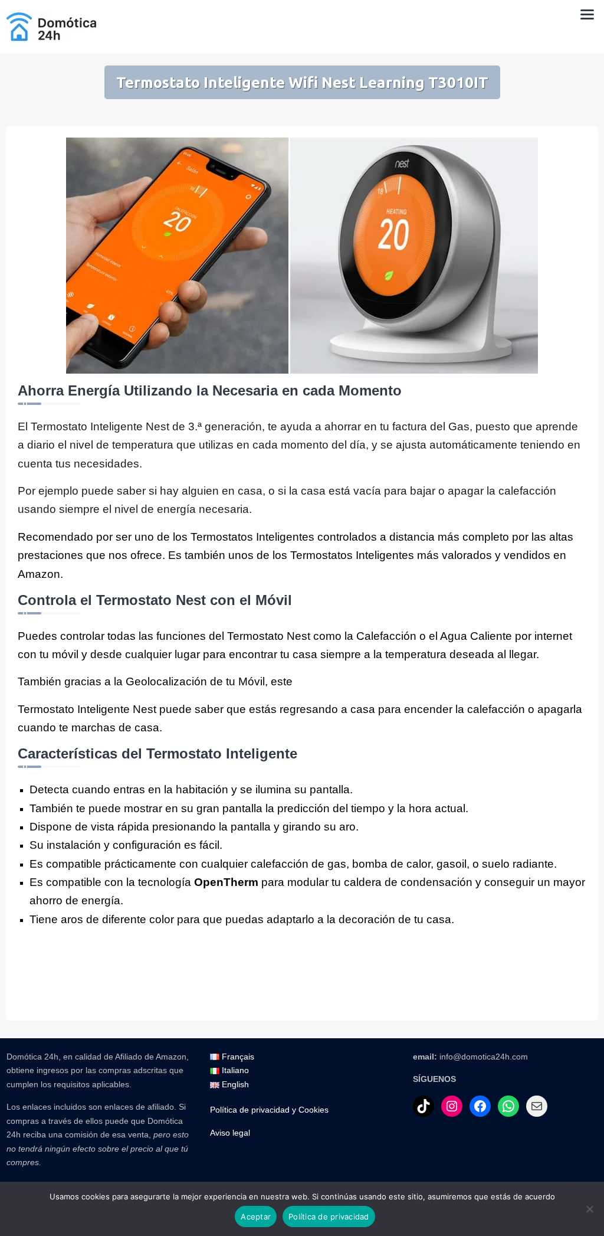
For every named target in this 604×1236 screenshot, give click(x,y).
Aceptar (256, 1216)
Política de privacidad (328, 1216)
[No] (589, 1209)
